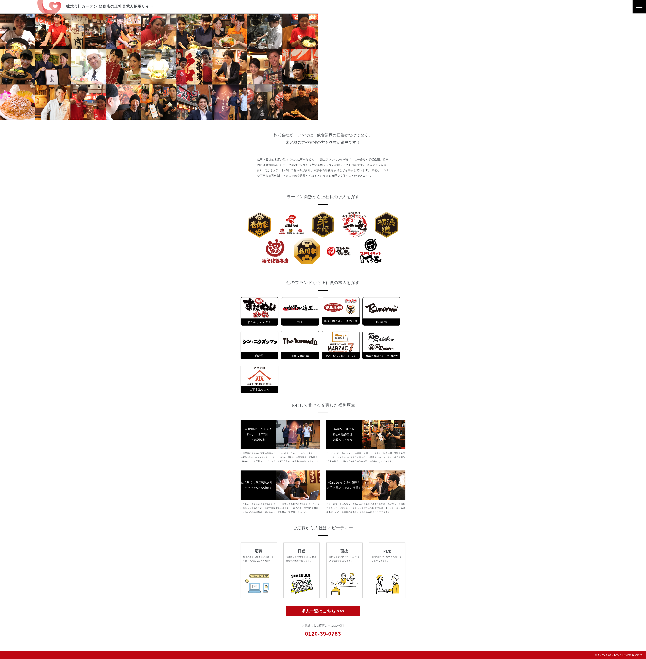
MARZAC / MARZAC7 (340, 355)
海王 (300, 322)
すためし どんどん (259, 322)
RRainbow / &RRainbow (381, 355)
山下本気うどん (259, 389)
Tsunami (381, 322)
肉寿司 (259, 355)
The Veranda (300, 355)
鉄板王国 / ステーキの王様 (341, 320)
